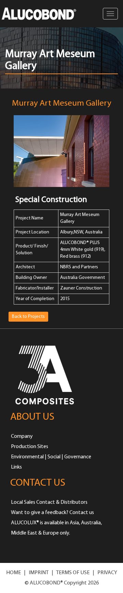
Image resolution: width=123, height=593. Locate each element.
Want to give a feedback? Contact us (52, 512)
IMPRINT (39, 573)
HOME (13, 573)
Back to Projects (28, 316)
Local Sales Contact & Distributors (49, 502)
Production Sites (29, 446)
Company (22, 436)
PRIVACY (107, 573)
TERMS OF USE (73, 573)
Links (16, 467)
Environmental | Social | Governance (51, 457)
